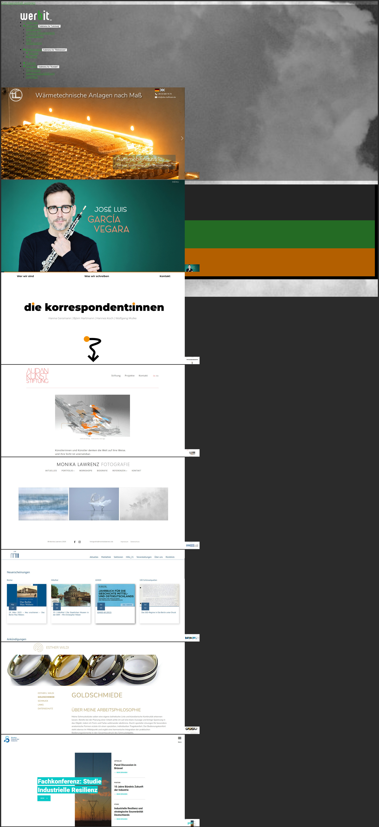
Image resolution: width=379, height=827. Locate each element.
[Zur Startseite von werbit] (35, 19)
